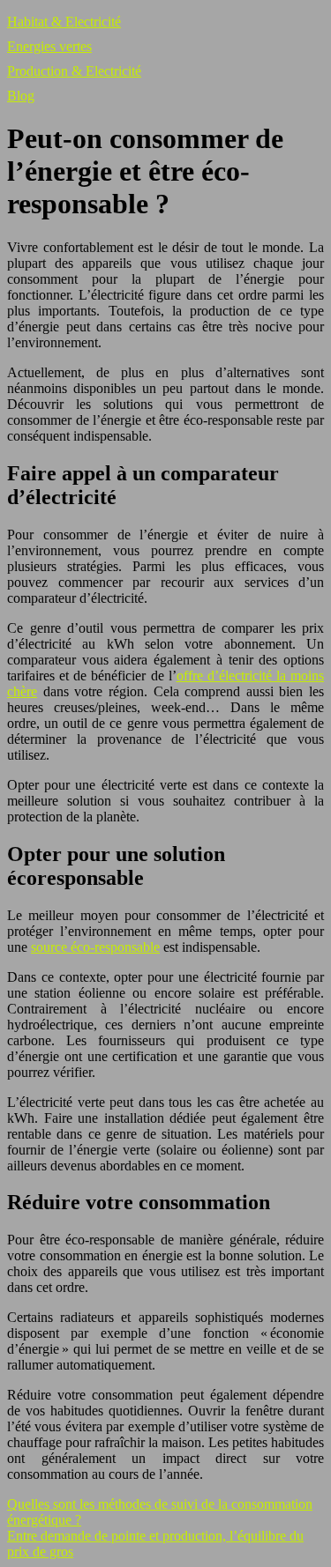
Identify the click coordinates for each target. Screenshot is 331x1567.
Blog (20, 95)
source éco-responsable (95, 946)
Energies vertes (49, 46)
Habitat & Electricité (64, 21)
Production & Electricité (74, 70)
